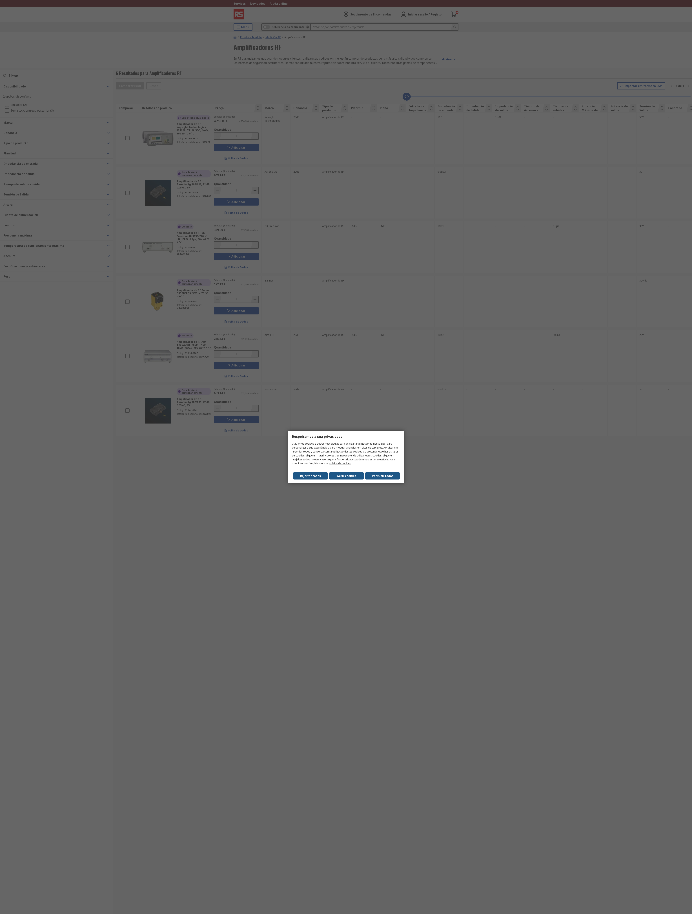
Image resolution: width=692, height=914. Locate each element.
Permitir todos (382, 476)
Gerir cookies (346, 476)
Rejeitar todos (310, 476)
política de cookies (340, 463)
